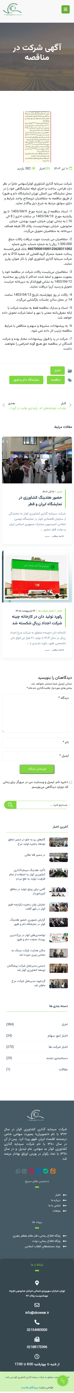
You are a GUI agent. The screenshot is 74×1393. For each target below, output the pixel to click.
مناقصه (56, 380)
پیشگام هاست (29, 1387)
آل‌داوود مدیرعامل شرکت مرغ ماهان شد (28, 983)
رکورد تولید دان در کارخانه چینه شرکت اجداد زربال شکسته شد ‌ (36, 620)
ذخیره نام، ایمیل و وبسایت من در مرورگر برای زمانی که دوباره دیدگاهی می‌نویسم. (35, 785)
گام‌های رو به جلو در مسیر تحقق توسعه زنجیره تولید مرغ (26, 841)
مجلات (56, 1211)
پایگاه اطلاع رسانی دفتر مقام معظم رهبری (36, 1236)
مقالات (63, 1069)
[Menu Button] (63, 1381)
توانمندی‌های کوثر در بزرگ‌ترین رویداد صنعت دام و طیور (27, 937)
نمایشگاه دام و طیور (26, 380)
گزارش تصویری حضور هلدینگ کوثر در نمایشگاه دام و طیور (27, 922)
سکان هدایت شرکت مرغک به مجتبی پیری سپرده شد (28, 952)
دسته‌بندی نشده (57, 1058)
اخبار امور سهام (58, 1035)
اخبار (65, 1024)
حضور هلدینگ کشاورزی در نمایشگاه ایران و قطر (40, 500)
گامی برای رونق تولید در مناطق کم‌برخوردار (27, 891)
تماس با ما (54, 1205)
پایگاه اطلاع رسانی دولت (46, 1241)
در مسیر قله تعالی (35, 855)
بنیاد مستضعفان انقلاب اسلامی (42, 1246)
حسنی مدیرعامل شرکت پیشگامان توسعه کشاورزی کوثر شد (26, 968)
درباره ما (55, 1200)
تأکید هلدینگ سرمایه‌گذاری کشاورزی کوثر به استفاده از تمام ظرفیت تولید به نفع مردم (27, 874)
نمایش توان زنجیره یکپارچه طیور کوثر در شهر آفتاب (26, 906)
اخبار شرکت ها (58, 1047)
